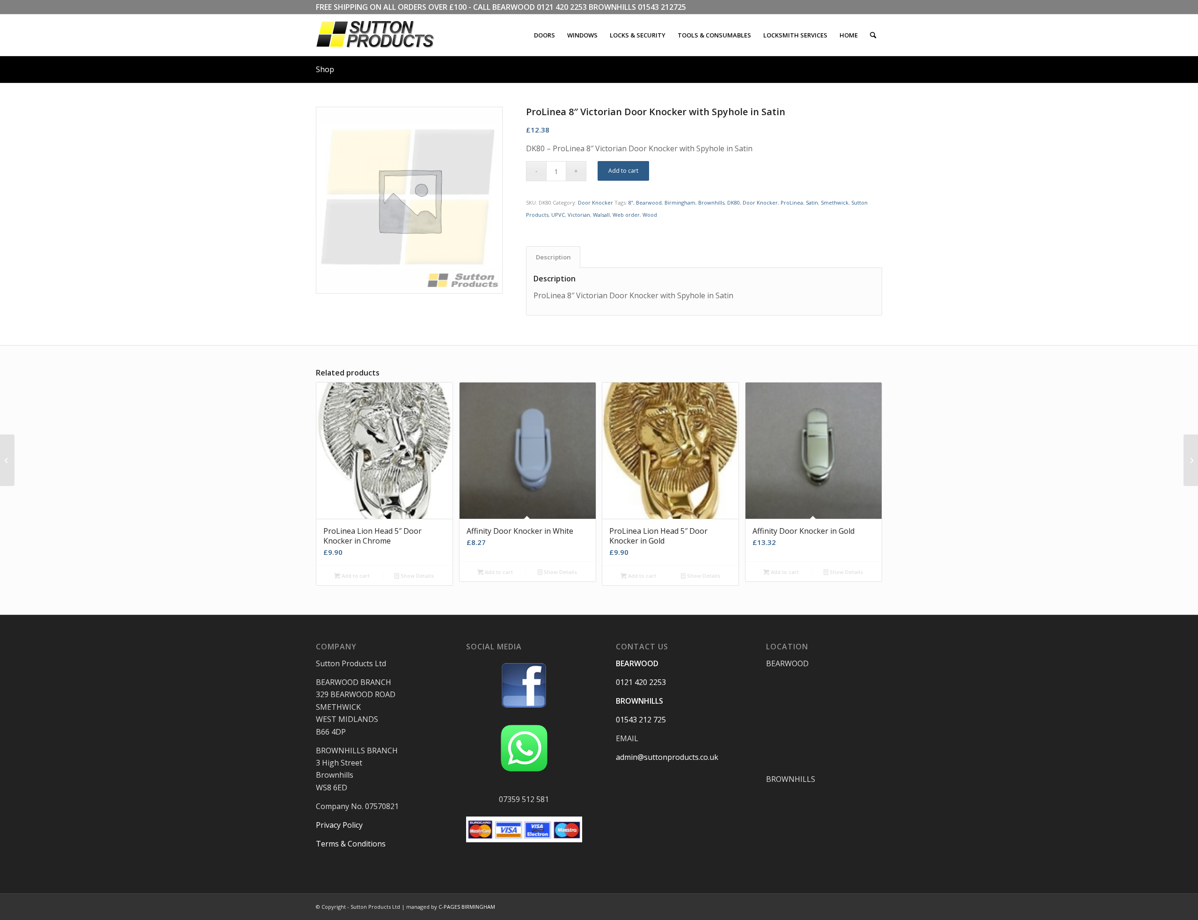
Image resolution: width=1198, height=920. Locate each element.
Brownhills (711, 202)
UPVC (558, 214)
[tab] (553, 257)
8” (630, 202)
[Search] (873, 35)
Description (553, 257)
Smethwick (834, 202)
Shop (325, 69)
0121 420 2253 (562, 7)
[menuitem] (544, 35)
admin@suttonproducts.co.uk (667, 757)
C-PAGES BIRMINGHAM (466, 906)
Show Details (416, 575)
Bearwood (649, 202)
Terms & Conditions (351, 844)
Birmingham (680, 202)
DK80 (733, 202)
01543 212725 (662, 7)
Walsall (601, 214)
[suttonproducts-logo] (384, 35)
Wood (650, 214)
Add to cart (623, 171)
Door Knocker (595, 202)
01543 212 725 (641, 719)
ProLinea (792, 202)
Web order (626, 214)
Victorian (579, 214)
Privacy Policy (339, 825)
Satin (812, 202)
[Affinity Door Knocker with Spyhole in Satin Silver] (7, 460)
